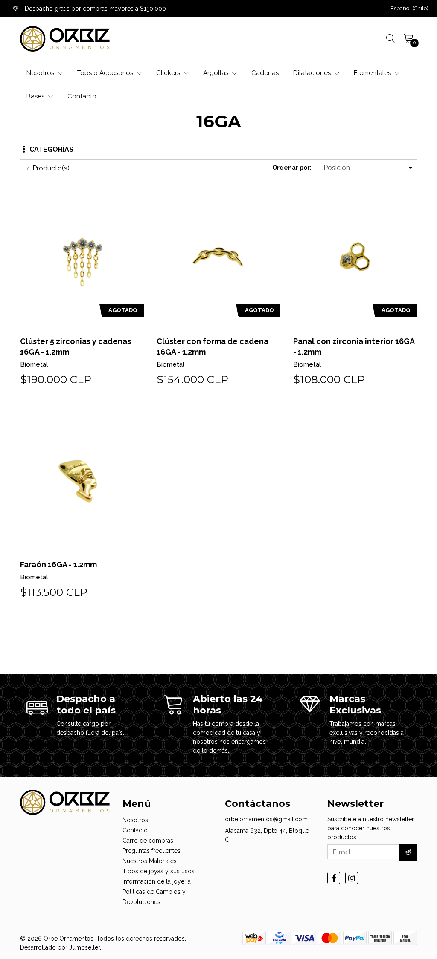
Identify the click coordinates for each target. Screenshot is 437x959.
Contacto (81, 96)
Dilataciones (312, 73)
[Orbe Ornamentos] (65, 39)
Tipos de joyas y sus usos (158, 871)
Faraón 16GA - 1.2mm (58, 564)
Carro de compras (147, 840)
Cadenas (265, 73)
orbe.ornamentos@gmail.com (266, 819)
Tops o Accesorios (106, 73)
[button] (409, 8)
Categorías (51, 149)
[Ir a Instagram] (352, 878)
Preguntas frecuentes (151, 850)
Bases (36, 96)
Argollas (216, 73)
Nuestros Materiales (149, 861)
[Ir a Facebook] (334, 878)
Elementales (373, 73)
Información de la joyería (156, 881)
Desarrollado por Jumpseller (60, 947)
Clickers (169, 73)
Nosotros (41, 73)
